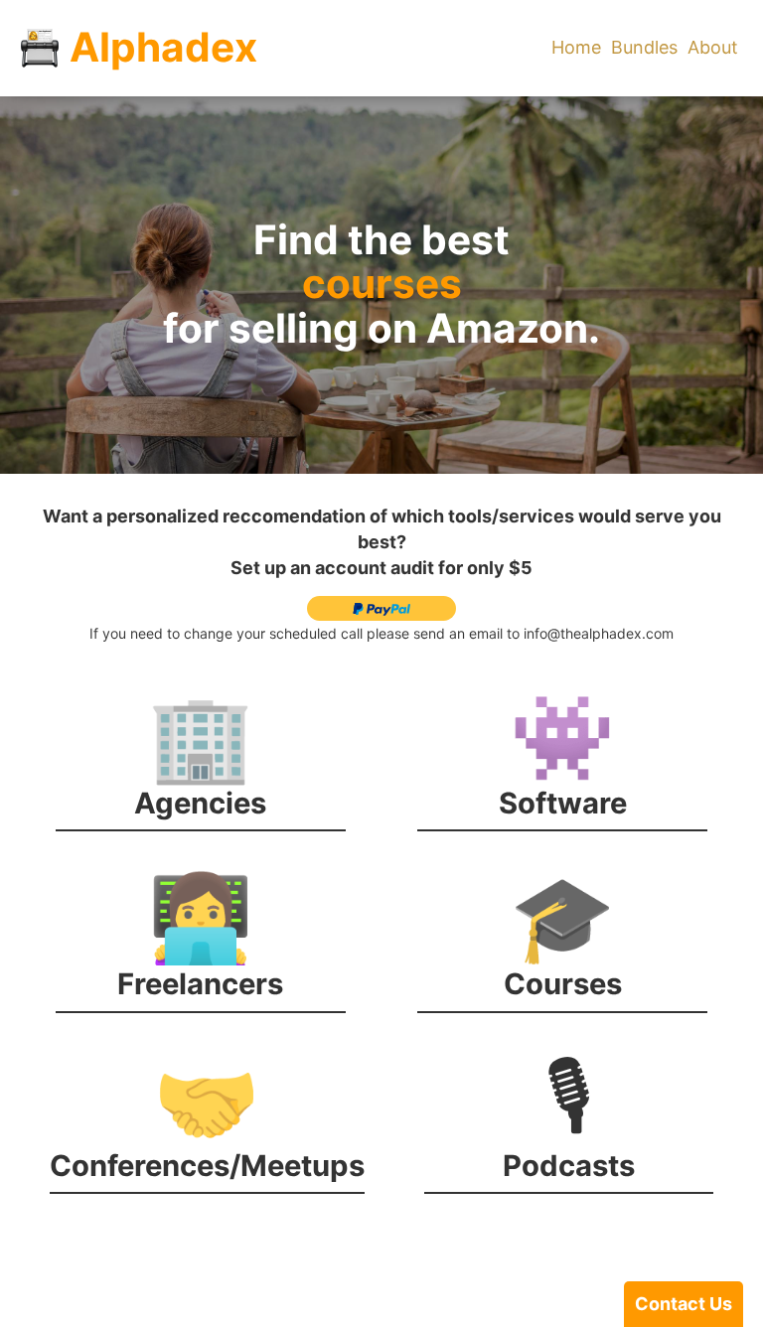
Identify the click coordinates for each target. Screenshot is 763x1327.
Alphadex (163, 48)
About (712, 47)
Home (576, 47)
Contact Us (683, 1303)
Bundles (644, 47)
